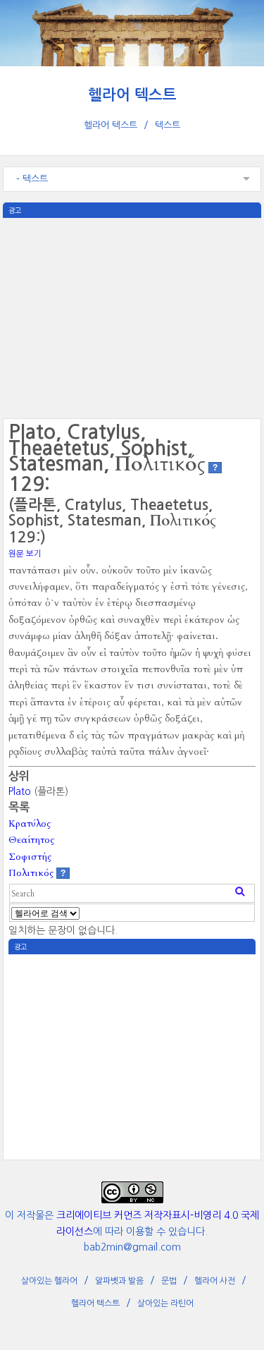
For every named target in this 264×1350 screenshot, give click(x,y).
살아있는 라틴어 (165, 1303)
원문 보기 (25, 553)
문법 (169, 1281)
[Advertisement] (132, 316)
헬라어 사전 (214, 1281)
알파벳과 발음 (119, 1281)
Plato (19, 791)
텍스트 (167, 125)
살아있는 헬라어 (49, 1281)
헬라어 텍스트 (132, 94)
